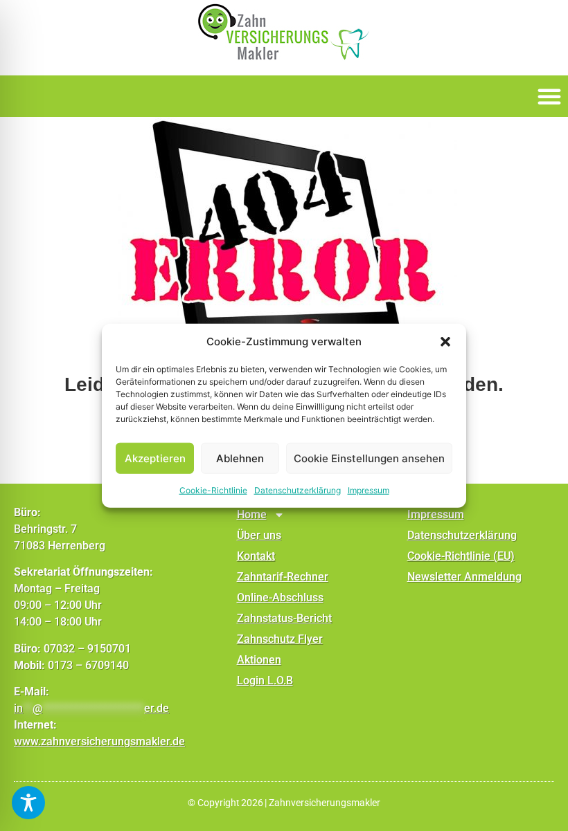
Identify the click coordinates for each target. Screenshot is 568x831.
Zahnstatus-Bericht (284, 618)
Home (252, 514)
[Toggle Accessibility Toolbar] (28, 803)
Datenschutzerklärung (297, 490)
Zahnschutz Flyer (280, 639)
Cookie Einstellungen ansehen (369, 457)
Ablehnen (240, 457)
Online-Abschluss (280, 597)
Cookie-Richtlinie (213, 490)
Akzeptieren (155, 457)
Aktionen (259, 659)
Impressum (368, 490)
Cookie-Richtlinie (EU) (461, 556)
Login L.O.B (265, 680)
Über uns (259, 535)
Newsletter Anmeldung (464, 576)
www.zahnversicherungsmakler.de (99, 741)
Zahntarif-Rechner (282, 576)
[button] (445, 342)
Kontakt (256, 556)
